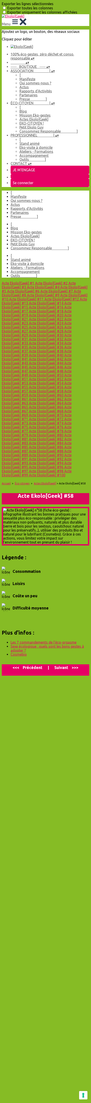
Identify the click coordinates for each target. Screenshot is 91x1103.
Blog (23, 111)
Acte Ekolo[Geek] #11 (26, 299)
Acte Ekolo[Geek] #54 (46, 383)
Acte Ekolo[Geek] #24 (46, 323)
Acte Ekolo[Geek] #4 (43, 287)
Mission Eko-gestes (35, 115)
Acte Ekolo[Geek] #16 (46, 307)
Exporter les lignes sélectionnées (27, 4)
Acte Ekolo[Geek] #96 (46, 467)
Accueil (6, 483)
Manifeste (27, 79)
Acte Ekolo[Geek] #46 (46, 367)
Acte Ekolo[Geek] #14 (46, 303)
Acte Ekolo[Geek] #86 (46, 447)
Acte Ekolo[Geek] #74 (46, 423)
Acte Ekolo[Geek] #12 (62, 299)
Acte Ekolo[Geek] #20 (46, 315)
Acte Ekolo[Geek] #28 (46, 331)
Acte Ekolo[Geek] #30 (46, 335)
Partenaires (28, 95)
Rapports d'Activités (35, 91)
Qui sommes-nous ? (35, 83)
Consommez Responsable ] (48, 131)
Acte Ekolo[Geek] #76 (46, 427)
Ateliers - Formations (36, 151)
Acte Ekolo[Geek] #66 (46, 407)
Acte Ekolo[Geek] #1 (18, 283)
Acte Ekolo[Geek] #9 (43, 295)
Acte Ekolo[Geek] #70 (46, 415)
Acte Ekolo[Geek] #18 (46, 311)
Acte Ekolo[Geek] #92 (46, 459)
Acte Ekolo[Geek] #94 (46, 463)
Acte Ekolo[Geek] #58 (46, 391)
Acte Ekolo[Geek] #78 (46, 431)
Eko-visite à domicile (36, 147)
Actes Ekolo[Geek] (33, 119)
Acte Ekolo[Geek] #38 (46, 351)
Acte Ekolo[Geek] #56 (46, 387)
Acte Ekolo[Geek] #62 (46, 399)
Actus (24, 87)
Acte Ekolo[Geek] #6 (23, 291)
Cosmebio (19, 654)
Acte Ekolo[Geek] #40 (46, 355)
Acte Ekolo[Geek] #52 (46, 379)
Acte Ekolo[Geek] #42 (46, 359)
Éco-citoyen (22, 483)
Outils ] (32, 159)
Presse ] (33, 99)
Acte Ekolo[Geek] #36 (46, 347)
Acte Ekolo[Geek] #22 (46, 319)
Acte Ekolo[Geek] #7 (57, 291)
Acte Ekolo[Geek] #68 (46, 411)
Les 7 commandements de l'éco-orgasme (43, 642)
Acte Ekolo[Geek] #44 (46, 363)
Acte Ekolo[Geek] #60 (46, 395)
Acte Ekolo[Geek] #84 (46, 443)
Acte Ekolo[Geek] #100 (47, 475)
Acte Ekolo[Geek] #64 (46, 403)
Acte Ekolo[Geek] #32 (46, 339)
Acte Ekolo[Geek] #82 (46, 439)
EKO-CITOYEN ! (31, 123)
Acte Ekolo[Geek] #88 (46, 451)
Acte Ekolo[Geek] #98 (46, 471)
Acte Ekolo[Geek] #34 (46, 343)
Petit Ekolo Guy (31, 127)
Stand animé (29, 143)
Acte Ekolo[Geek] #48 (46, 371)
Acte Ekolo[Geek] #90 (46, 455)
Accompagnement (34, 155)
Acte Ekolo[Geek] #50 (46, 375)
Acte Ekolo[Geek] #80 (46, 435)
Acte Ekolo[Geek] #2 (51, 283)
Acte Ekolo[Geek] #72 (46, 419)
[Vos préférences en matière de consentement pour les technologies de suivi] (83, 1095)
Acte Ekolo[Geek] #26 (46, 327)
